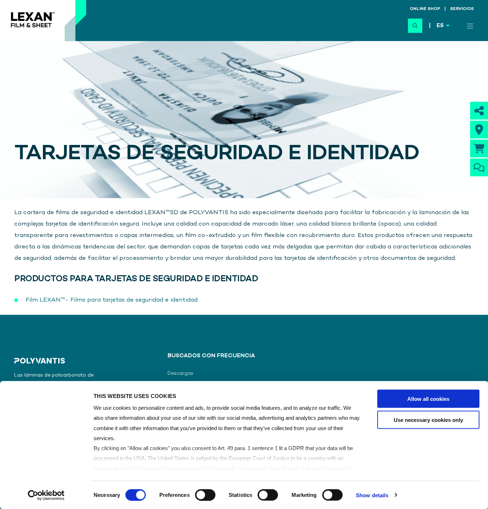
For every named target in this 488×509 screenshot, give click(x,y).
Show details (372, 495)
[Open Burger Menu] (470, 26)
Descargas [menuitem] (180, 373)
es (440, 26)
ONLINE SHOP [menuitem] (425, 9)
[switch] (205, 494)
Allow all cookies (428, 399)
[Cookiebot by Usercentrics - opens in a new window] (46, 495)
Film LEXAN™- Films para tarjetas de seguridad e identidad (112, 300)
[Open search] (415, 26)
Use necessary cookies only (428, 420)
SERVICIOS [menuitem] (462, 9)
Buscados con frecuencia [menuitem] (211, 356)
